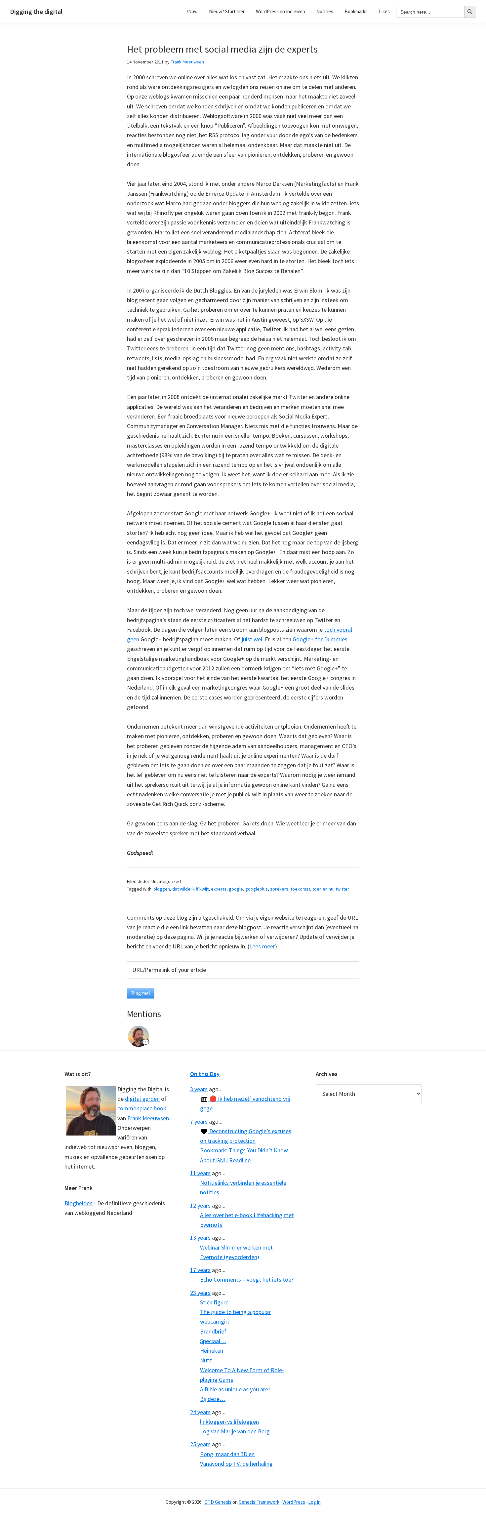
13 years (200, 1237)
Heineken (211, 1350)
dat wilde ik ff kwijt (190, 889)
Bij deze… (212, 1399)
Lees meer (262, 946)
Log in (314, 1502)
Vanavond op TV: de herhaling (236, 1463)
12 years (200, 1205)
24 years (200, 1412)
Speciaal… (213, 1341)
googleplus (256, 889)
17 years (200, 1270)
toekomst (300, 889)
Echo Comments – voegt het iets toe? (247, 1279)
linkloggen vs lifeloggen (229, 1421)
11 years (200, 1173)
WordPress (293, 1502)
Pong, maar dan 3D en (227, 1454)
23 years (200, 1293)
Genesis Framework (259, 1502)
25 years (200, 1444)
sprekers (279, 889)
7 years (199, 1121)
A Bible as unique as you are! (235, 1389)
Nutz (206, 1360)
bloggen (161, 889)
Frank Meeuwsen (148, 1118)
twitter (342, 889)
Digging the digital (36, 11)
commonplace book (141, 1108)
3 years (199, 1089)
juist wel (252, 639)
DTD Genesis (217, 1502)
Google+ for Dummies (320, 639)
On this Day (205, 1074)
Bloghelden (78, 1203)
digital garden (142, 1098)
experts (218, 889)
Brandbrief (213, 1331)
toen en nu (322, 889)
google (236, 889)
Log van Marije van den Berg (235, 1431)
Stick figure (214, 1302)
